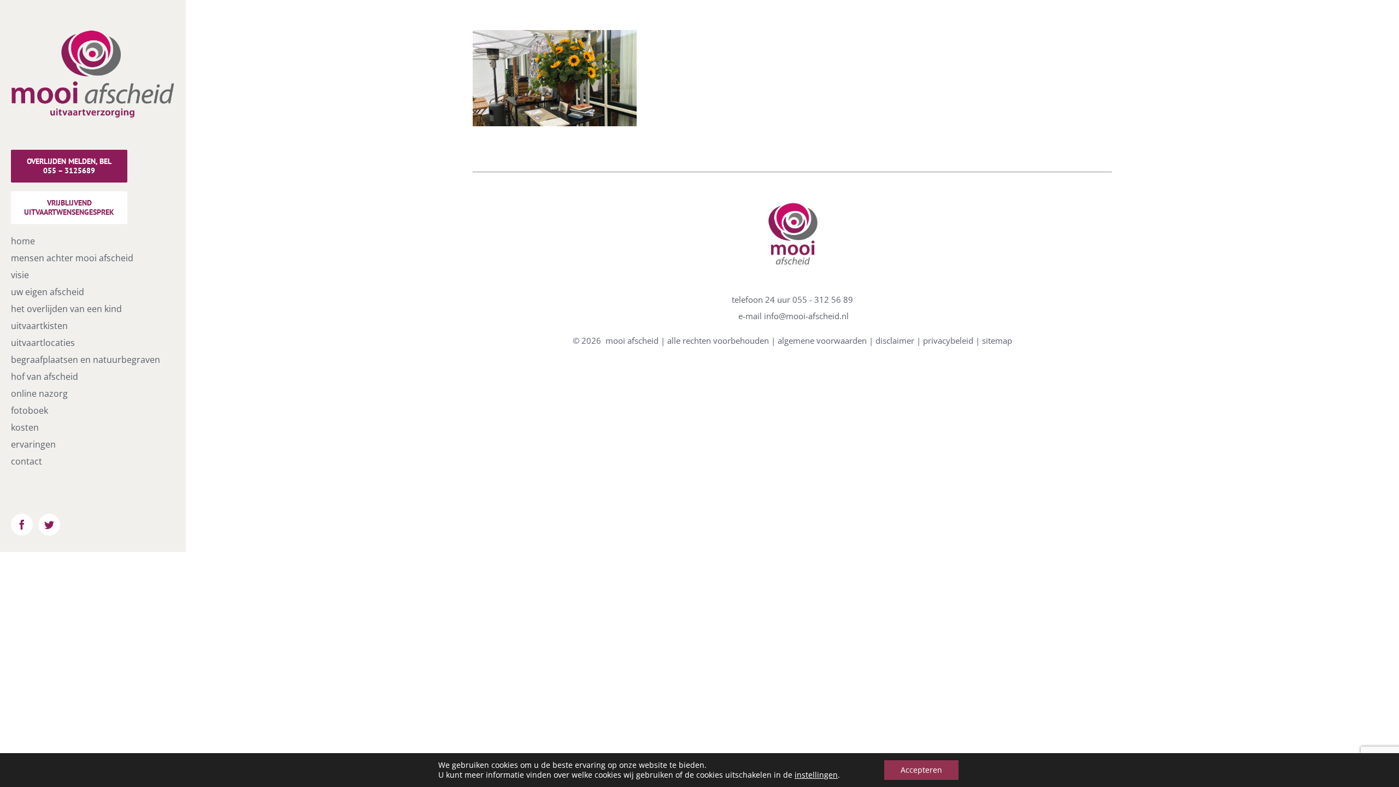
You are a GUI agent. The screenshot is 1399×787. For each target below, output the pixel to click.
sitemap (997, 340)
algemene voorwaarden (822, 340)
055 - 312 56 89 (822, 299)
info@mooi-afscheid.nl (806, 315)
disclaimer (894, 340)
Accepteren (921, 770)
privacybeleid (948, 340)
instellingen (816, 775)
